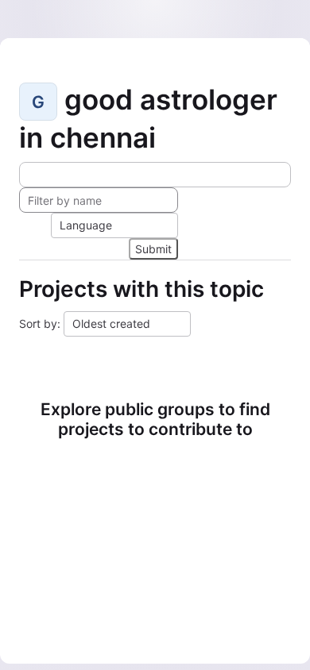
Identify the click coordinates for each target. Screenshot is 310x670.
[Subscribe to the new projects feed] (155, 174)
